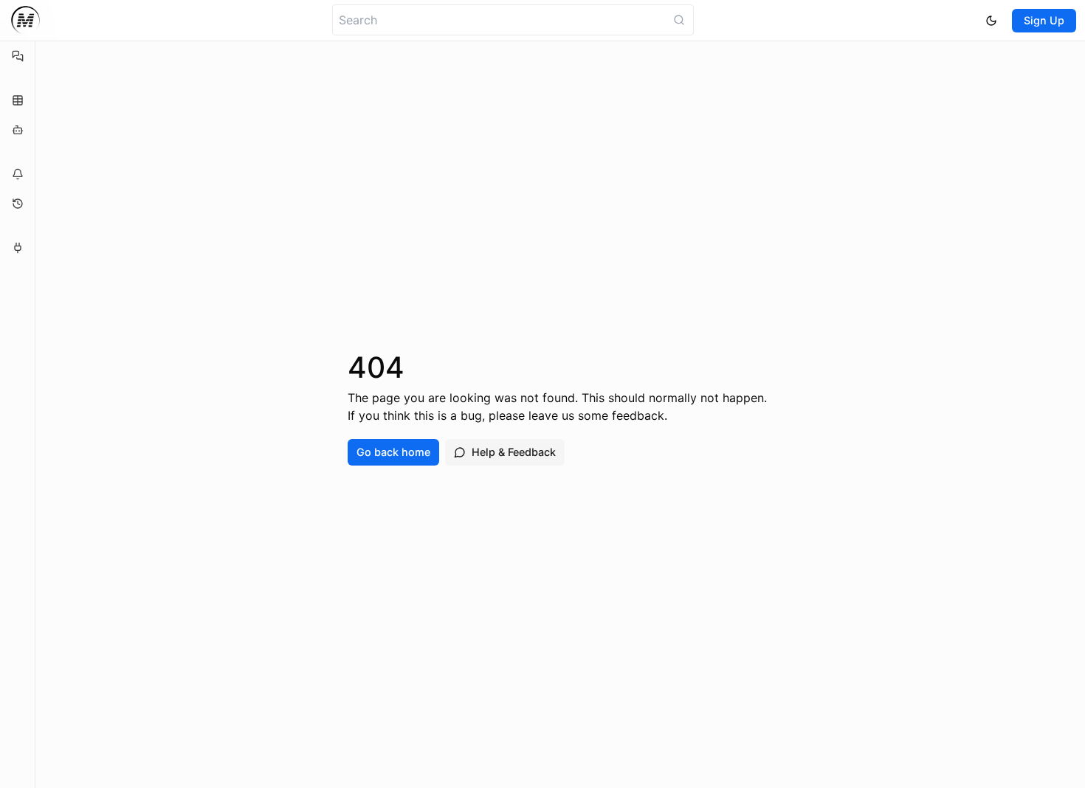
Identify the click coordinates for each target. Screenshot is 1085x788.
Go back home (393, 452)
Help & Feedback (514, 452)
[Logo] (25, 20)
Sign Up (1044, 20)
